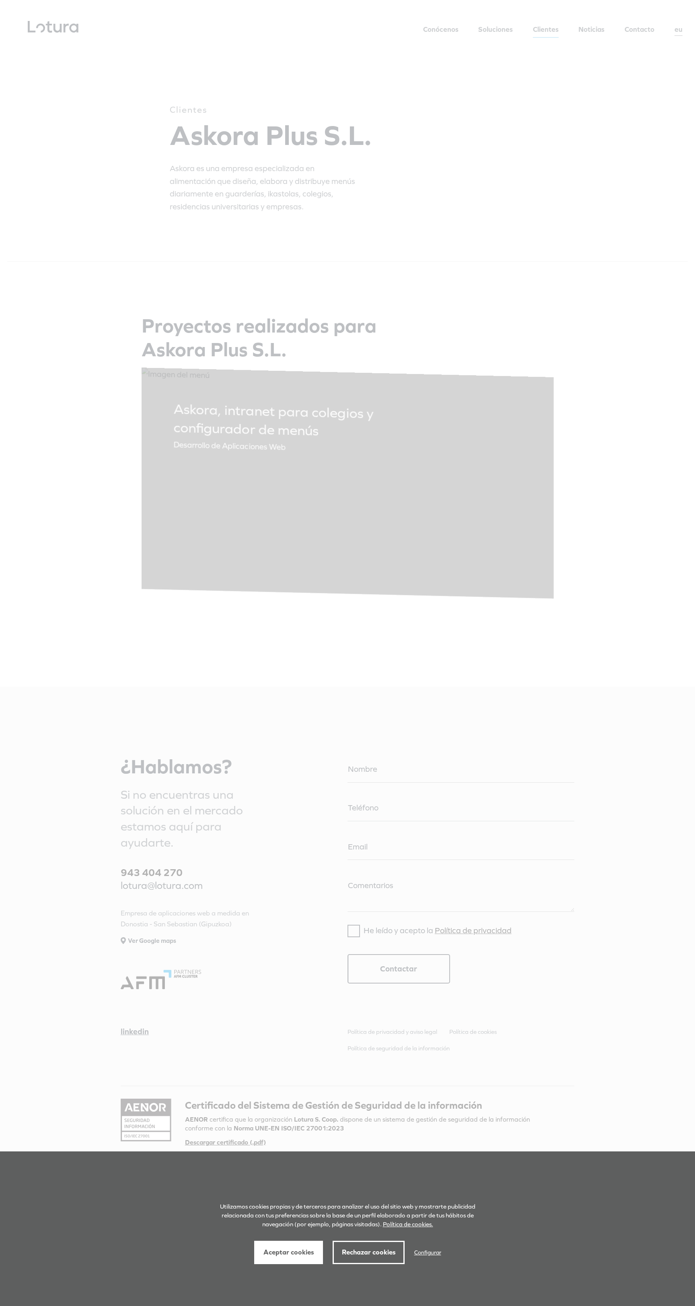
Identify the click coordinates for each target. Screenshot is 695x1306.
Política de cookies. (408, 1224)
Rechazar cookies (368, 1252)
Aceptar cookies (288, 1252)
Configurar (427, 1252)
